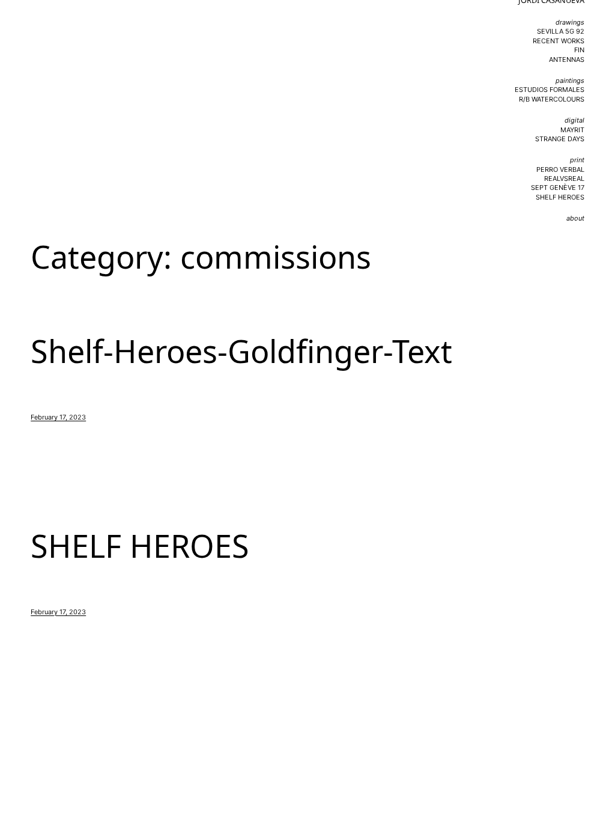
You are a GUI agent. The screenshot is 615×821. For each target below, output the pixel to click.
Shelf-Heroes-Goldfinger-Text (241, 351)
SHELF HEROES (140, 546)
